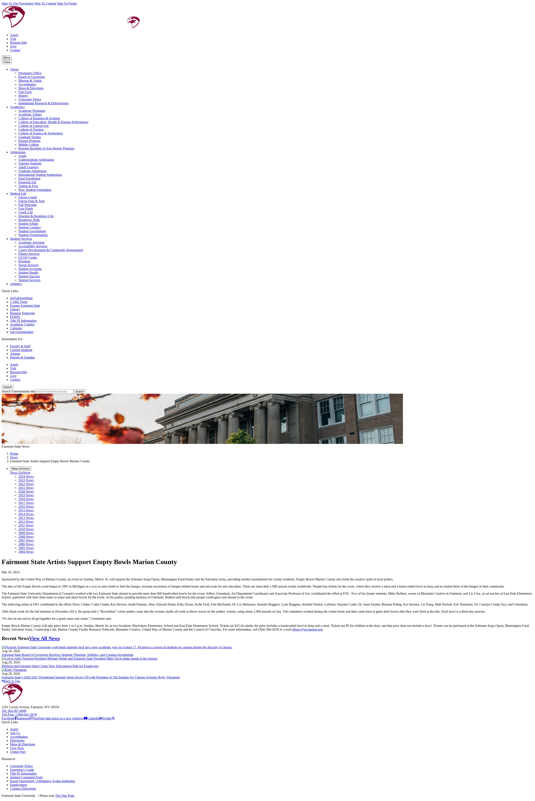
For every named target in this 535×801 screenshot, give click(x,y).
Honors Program (29, 141)
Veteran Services (29, 280)
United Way (18, 752)
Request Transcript (22, 313)
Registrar (24, 261)
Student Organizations (33, 235)
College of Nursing (31, 129)
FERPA (15, 317)
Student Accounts (30, 269)
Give (13, 46)
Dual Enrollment (29, 178)
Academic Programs (31, 110)
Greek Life (25, 212)
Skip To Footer (67, 3)
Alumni (15, 353)
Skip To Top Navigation (18, 3)
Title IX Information (23, 320)
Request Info (18, 42)
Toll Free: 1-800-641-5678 (19, 714)
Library (15, 309)
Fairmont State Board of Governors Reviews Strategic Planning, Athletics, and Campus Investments (67, 655)
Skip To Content (45, 3)
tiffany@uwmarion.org (307, 629)
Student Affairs (28, 223)
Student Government (32, 231)
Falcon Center (27, 197)
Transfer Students (29, 163)
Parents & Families (22, 357)
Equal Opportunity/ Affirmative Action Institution (42, 781)
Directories (17, 740)
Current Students (21, 350)
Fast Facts (25, 92)
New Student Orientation (34, 190)
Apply (14, 35)
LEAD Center (27, 257)
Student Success (29, 276)
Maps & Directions (30, 88)
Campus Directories (23, 788)
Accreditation (27, 84)
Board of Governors (31, 77)
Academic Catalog (22, 324)
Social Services (28, 265)
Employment (18, 785)
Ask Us (15, 733)
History (23, 95)
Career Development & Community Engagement (50, 250)
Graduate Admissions (32, 171)
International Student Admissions (40, 174)
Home (14, 453)
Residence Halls (29, 220)
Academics (17, 107)
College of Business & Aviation (39, 118)
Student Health (28, 272)
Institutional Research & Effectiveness (43, 103)
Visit (13, 39)
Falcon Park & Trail (31, 201)
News (14, 457)
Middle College (28, 144)
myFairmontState (21, 298)
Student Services (21, 238)
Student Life (18, 193)
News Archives (20, 472)
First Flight (25, 208)
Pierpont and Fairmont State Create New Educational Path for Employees (50, 666)
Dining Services (28, 254)
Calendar (16, 328)
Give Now (17, 748)
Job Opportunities (21, 332)
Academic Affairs (30, 114)
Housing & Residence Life (36, 216)
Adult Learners (28, 167)
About (14, 69)
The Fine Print (64, 795)
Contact (15, 50)
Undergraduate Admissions (36, 159)
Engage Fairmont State (25, 305)
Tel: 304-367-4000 (14, 711)
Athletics (16, 284)
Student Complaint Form (26, 777)
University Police (29, 99)
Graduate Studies (29, 137)
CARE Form (18, 302)
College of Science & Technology (40, 133)
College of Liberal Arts (33, 126)
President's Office (30, 73)
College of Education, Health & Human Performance (53, 122)
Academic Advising (31, 242)
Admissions (17, 152)
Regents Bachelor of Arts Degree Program (46, 148)
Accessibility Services (32, 246)
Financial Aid (27, 182)
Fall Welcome (27, 205)
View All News (44, 638)
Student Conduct (29, 227)
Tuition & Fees (28, 186)
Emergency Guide (22, 770)
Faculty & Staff (20, 346)
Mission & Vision (30, 80)
